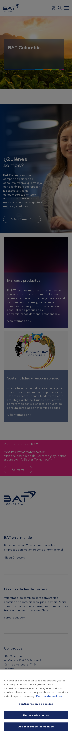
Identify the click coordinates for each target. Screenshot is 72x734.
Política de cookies (49, 696)
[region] (36, 701)
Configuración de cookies (36, 704)
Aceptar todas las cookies (36, 726)
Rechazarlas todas (36, 715)
